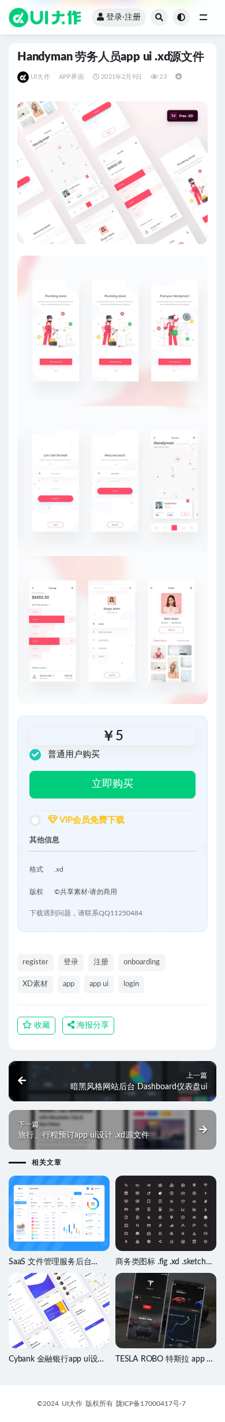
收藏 (41, 1025)
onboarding (141, 962)
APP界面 (71, 77)
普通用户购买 (74, 754)
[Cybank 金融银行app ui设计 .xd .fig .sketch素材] (59, 1310)
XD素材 (35, 984)
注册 (100, 962)
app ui (98, 984)
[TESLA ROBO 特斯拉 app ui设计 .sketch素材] (165, 1310)
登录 (70, 962)
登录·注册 (123, 17)
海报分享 (91, 1025)
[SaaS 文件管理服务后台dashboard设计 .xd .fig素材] (59, 1213)
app (68, 984)
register (35, 962)
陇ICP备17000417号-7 (151, 1403)
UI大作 (40, 77)
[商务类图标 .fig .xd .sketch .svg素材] (165, 1213)
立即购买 (112, 784)
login (131, 984)
